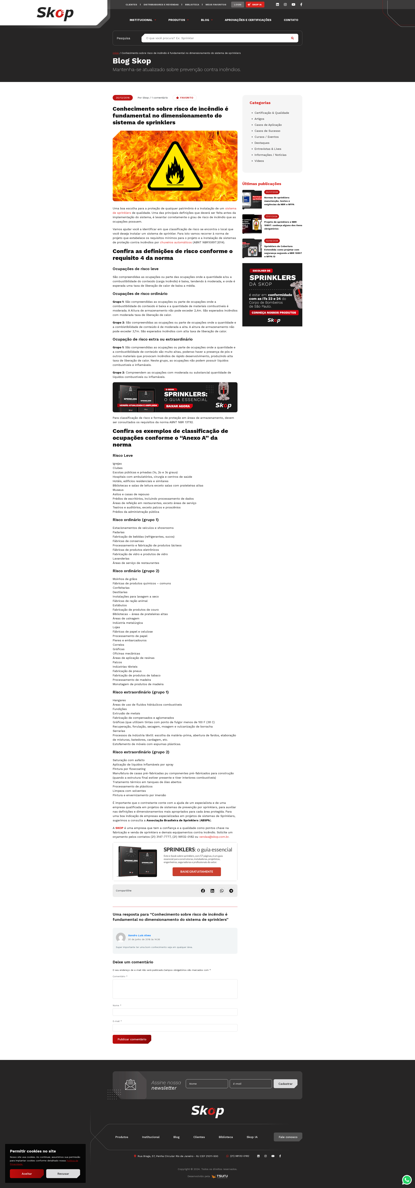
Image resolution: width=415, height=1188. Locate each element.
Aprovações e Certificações (248, 20)
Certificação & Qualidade (272, 112)
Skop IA (252, 1137)
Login (237, 4)
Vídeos (259, 160)
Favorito (186, 97)
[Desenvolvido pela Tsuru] (220, 1176)
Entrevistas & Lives (268, 148)
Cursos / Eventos (267, 136)
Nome (117, 1005)
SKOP (119, 828)
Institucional (141, 20)
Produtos (176, 20)
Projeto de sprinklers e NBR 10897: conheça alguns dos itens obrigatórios (283, 225)
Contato (291, 20)
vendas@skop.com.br (214, 836)
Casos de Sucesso (267, 130)
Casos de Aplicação (268, 124)
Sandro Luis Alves (139, 935)
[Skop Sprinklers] (55, 14)
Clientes (131, 4)
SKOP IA (256, 4)
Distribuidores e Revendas (161, 4)
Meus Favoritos (216, 4)
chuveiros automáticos (176, 242)
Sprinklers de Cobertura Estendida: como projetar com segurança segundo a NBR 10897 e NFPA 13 (283, 251)
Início (116, 53)
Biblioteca (192, 4)
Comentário (120, 976)
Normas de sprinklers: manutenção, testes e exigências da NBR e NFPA (279, 201)
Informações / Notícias (270, 154)
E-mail (117, 1021)
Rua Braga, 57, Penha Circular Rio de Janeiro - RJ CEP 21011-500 (178, 1156)
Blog (205, 20)
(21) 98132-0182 (239, 1155)
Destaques (262, 142)
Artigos (259, 118)
